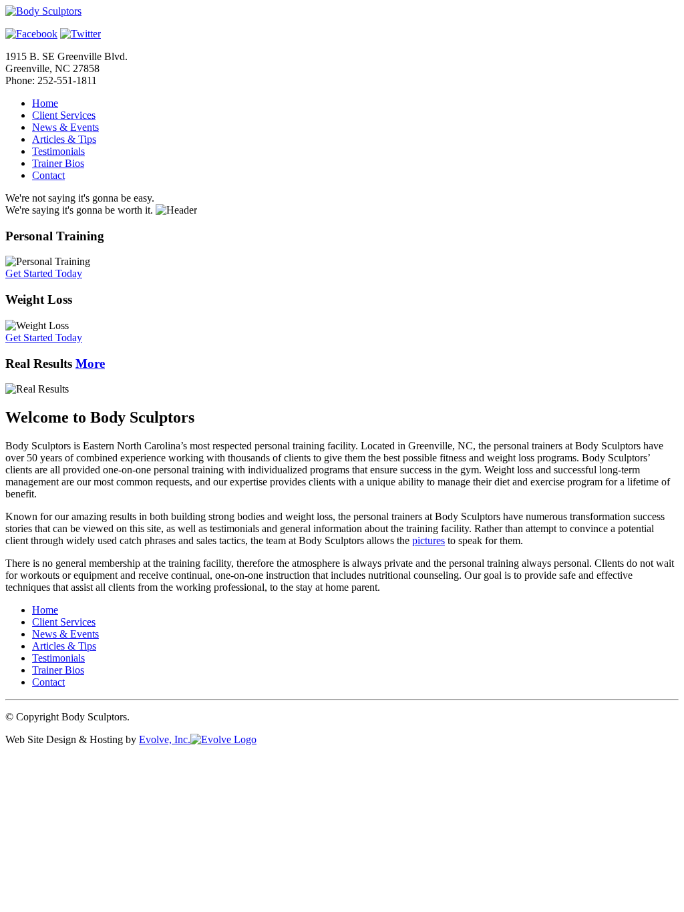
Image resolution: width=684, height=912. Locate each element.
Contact (48, 175)
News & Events (65, 127)
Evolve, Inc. (164, 739)
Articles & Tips (64, 139)
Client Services (64, 115)
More (90, 364)
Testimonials (58, 151)
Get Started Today (43, 273)
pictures (428, 540)
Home (45, 103)
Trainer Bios (58, 163)
